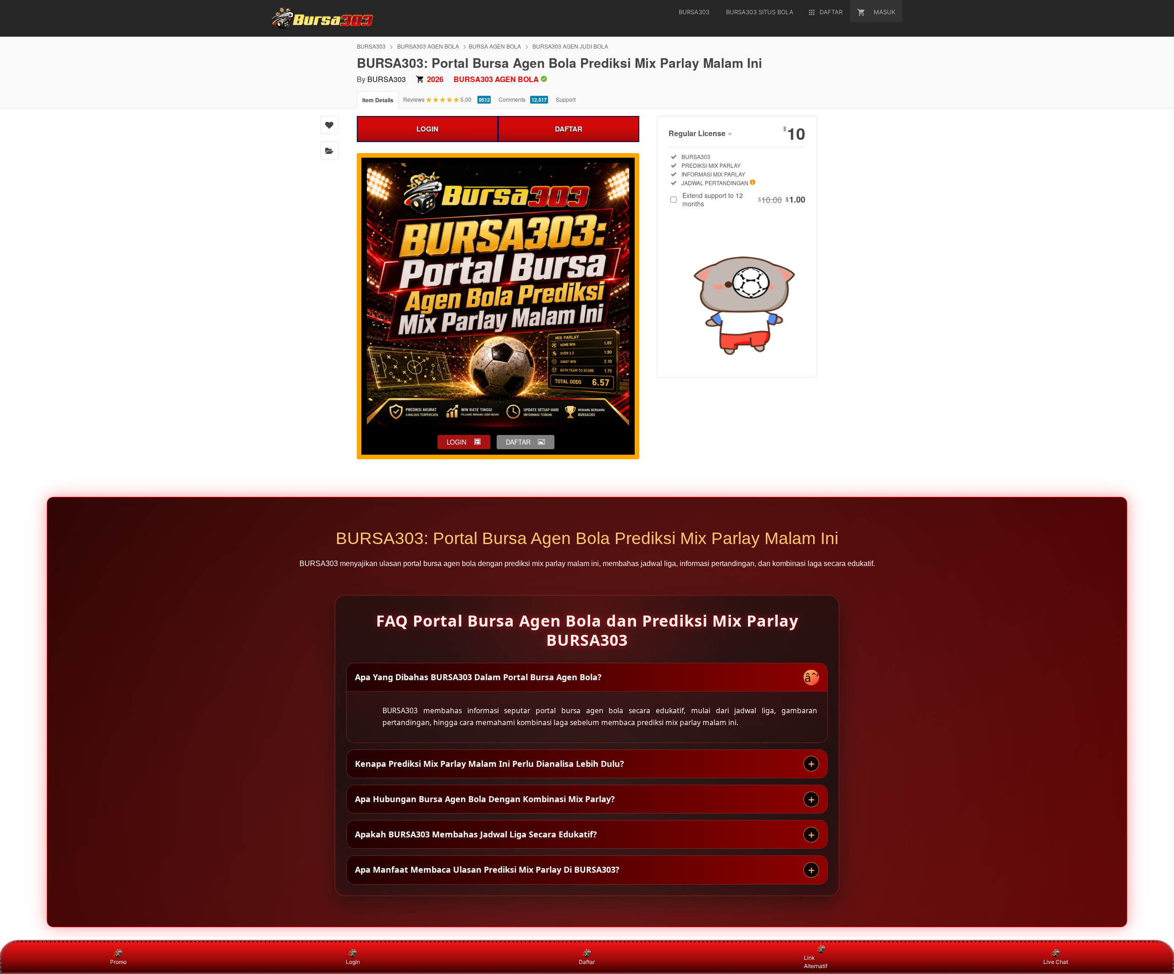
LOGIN (427, 129)
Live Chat (1055, 961)
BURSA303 (371, 46)
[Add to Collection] (329, 151)
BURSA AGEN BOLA (495, 46)
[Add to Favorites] (329, 125)
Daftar (587, 961)
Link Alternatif (815, 961)
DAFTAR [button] (518, 441)
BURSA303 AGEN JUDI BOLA (570, 46)
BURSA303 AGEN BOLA (428, 46)
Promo (118, 961)
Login (353, 961)
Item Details (377, 100)
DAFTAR (568, 129)
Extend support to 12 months (743, 199)
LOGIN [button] (456, 441)
